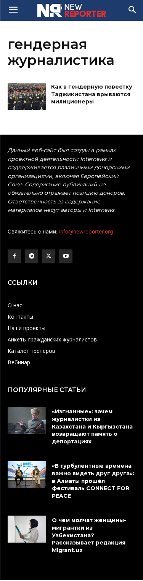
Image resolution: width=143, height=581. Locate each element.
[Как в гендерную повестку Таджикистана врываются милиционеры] (27, 96)
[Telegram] (31, 256)
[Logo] (71, 10)
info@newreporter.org (86, 231)
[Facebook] (14, 256)
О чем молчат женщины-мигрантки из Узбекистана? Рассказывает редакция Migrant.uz (89, 535)
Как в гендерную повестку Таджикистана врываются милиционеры (91, 94)
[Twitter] (48, 256)
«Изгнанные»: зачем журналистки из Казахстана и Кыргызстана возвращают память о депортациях (92, 426)
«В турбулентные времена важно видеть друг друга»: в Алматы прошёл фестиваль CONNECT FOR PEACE (93, 480)
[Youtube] (65, 256)
